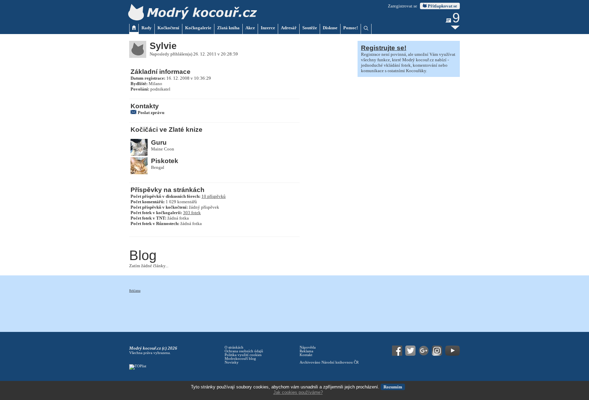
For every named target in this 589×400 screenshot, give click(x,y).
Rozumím (392, 386)
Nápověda (308, 347)
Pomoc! (350, 27)
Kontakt (306, 355)
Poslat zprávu (151, 112)
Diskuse (330, 27)
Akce (250, 27)
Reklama (134, 290)
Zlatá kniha (228, 27)
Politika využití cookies (243, 355)
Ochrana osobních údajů (244, 351)
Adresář (289, 27)
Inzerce (268, 27)
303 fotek (192, 212)
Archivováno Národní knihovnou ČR (329, 362)
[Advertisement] (253, 308)
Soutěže (309, 27)
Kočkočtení (168, 27)
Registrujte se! (383, 47)
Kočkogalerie (198, 27)
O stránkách (234, 347)
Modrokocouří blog (240, 359)
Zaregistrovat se (402, 6)
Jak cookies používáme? (298, 392)
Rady (146, 27)
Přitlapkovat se (442, 6)
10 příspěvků (213, 196)
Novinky (232, 362)
